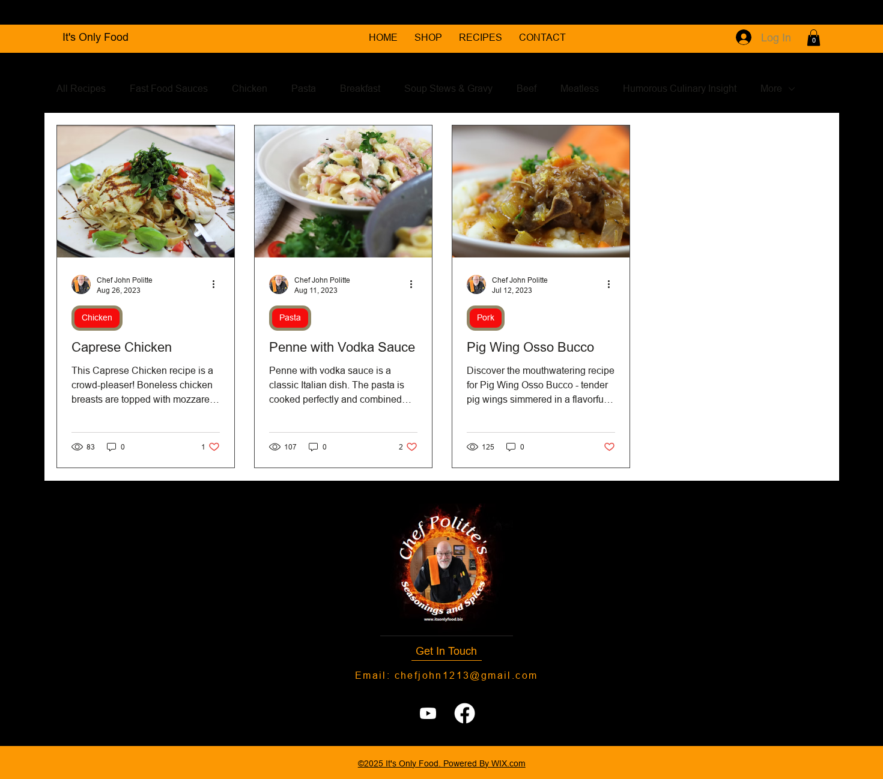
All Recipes (81, 88)
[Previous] (36, 12)
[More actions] (218, 284)
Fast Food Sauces (169, 88)
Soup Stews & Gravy (448, 88)
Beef (526, 88)
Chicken (249, 88)
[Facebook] (464, 713)
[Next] (847, 12)
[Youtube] (428, 713)
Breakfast (360, 88)
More (771, 88)
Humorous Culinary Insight (679, 88)
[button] (814, 37)
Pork (485, 317)
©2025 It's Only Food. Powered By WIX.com (442, 763)
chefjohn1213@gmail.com (466, 675)
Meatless (579, 88)
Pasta (303, 88)
